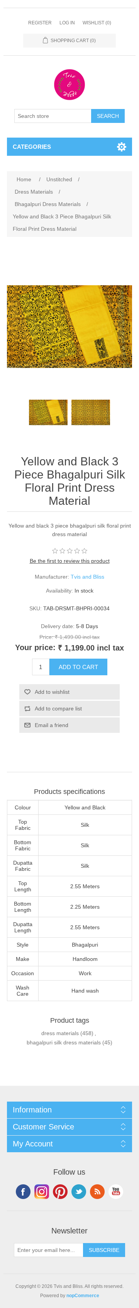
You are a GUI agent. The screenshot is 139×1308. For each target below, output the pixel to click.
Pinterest (60, 1191)
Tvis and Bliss (87, 577)
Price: (46, 637)
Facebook (23, 1191)
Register (40, 23)
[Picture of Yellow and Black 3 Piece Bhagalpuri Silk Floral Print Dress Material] (48, 412)
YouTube (115, 1191)
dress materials (60, 1033)
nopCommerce (82, 1295)
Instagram (41, 1191)
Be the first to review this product (70, 561)
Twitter (78, 1191)
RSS (97, 1191)
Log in (67, 23)
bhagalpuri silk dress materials (64, 1042)
